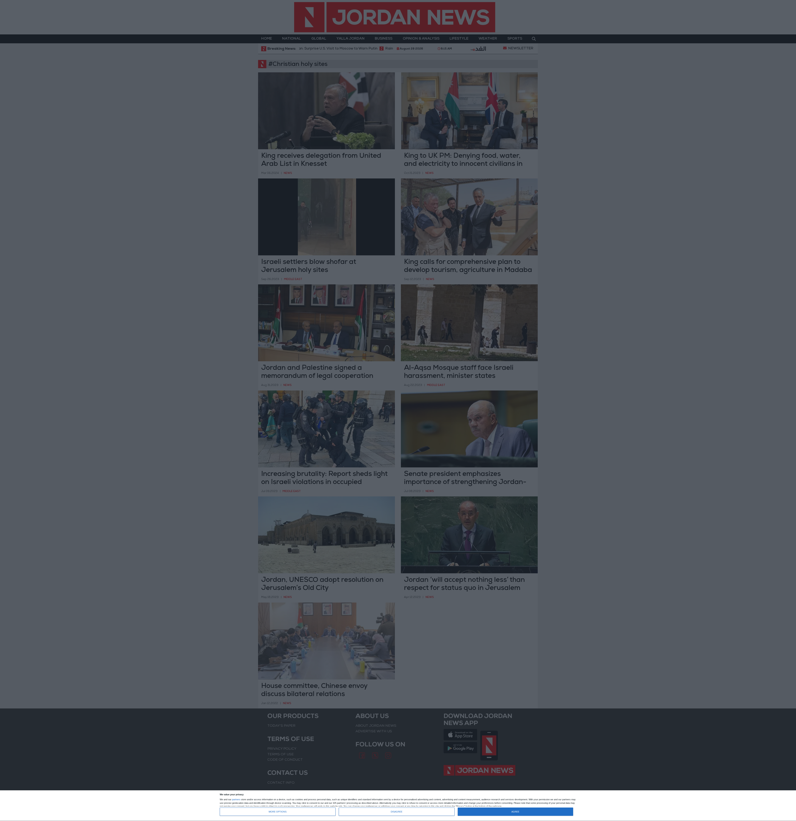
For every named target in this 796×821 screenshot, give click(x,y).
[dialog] (398, 806)
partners (236, 799)
